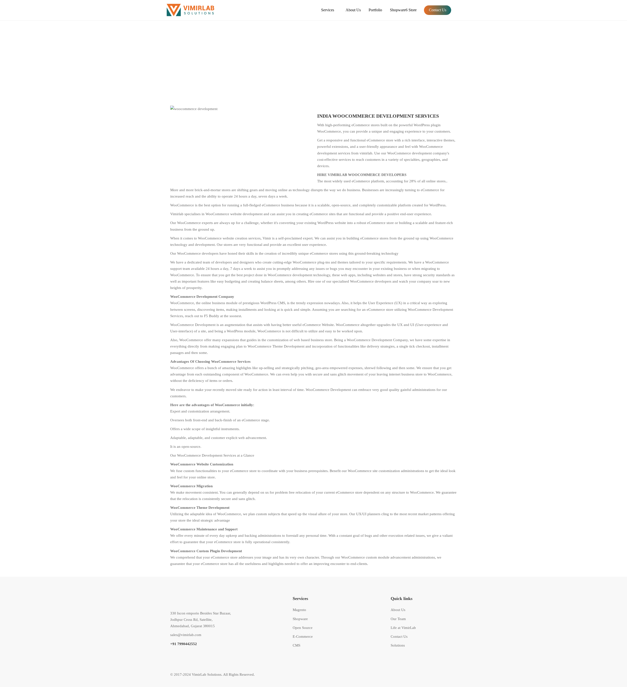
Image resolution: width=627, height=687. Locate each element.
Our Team (398, 619)
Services (327, 10)
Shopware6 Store (403, 10)
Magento (299, 610)
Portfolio (375, 10)
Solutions (398, 645)
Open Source (303, 628)
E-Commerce (303, 636)
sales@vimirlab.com (185, 635)
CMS (296, 645)
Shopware (300, 619)
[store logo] (196, 10)
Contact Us (437, 10)
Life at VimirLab (403, 628)
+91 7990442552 (183, 644)
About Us (353, 10)
